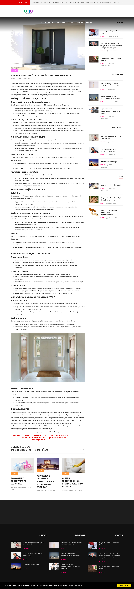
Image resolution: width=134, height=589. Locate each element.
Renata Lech (111, 203)
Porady (71, 22)
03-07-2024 (27, 79)
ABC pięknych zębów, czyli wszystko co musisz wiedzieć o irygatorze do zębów (111, 46)
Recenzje (80, 22)
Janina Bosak (113, 51)
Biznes (50, 22)
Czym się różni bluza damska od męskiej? (71, 2)
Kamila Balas (113, 101)
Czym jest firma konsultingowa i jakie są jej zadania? (110, 111)
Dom (57, 22)
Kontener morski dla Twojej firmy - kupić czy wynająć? (107, 2)
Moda (64, 22)
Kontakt (89, 22)
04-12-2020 (51, 490)
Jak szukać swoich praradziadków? (58, 436)
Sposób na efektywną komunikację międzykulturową (108, 212)
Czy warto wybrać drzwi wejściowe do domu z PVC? (41, 75)
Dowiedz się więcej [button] (75, 585)
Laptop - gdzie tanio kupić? (110, 185)
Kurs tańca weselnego (108, 162)
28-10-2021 (78, 490)
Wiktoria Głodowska (18, 487)
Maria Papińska (67, 490)
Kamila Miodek (16, 79)
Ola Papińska (113, 36)
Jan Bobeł (113, 142)
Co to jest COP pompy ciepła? (43, 2)
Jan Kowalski (41, 490)
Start (43, 22)
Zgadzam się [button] (124, 585)
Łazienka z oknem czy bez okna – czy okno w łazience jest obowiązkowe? (29, 437)
